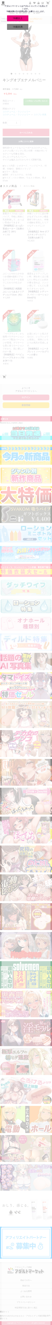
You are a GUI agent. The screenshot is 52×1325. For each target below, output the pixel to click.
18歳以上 (18, 18)
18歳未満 (18, 26)
